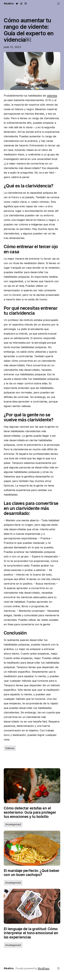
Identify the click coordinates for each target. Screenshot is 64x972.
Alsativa (9, 3)
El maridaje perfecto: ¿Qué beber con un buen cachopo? (31, 873)
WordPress (43, 968)
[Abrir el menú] (58, 3)
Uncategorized (13, 824)
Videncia (9, 748)
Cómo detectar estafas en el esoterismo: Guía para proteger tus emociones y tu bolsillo (30, 812)
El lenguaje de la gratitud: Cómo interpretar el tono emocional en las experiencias (31, 933)
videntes (52, 95)
